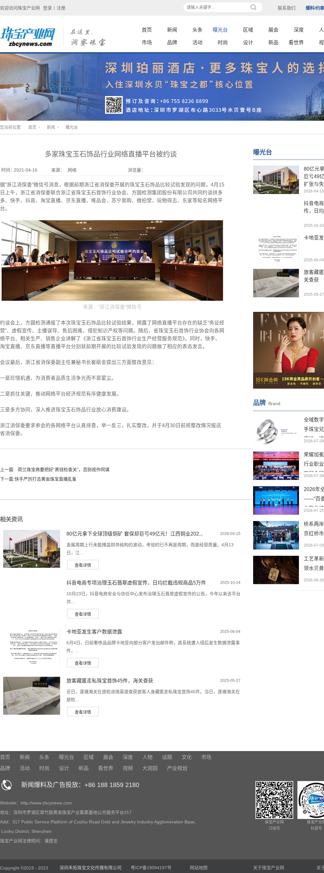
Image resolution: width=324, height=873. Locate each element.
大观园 (150, 768)
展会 (273, 30)
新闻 (172, 30)
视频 (128, 768)
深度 (299, 30)
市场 (147, 42)
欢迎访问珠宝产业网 (20, 7)
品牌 (172, 42)
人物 (147, 757)
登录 (47, 7)
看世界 (296, 42)
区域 (248, 30)
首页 (147, 30)
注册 (61, 7)
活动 (197, 42)
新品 (273, 42)
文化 (187, 757)
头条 (197, 30)
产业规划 (177, 768)
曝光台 (220, 30)
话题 (167, 757)
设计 (248, 42)
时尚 (223, 42)
